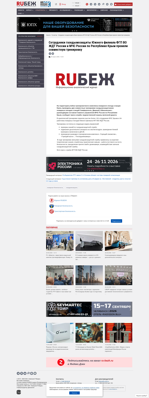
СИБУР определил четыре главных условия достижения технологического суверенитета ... (118, 291)
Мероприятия (92, 10)
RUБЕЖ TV (54, 10)
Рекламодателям (116, 10)
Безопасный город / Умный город (29, 62)
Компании (104, 10)
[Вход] (62, 4)
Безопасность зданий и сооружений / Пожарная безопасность (30, 41)
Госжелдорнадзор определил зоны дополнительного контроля (115, 256)
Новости (21, 10)
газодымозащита (71, 187)
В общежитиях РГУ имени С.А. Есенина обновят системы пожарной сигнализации (91, 175)
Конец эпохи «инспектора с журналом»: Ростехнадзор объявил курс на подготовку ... (89, 291)
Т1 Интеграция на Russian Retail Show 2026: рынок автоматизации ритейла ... (89, 348)
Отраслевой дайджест (124, 4)
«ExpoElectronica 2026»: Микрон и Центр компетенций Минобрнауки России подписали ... (117, 349)
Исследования (65, 10)
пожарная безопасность (55, 187)
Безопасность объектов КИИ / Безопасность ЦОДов (28, 77)
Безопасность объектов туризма (29, 82)
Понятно (74, 393)
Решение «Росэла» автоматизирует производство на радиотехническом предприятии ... (57, 349)
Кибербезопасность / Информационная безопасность (29, 57)
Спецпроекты (40, 10)
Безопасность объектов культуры (29, 86)
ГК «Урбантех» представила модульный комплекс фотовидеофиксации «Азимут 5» (59, 256)
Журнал (29, 10)
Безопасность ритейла (25, 72)
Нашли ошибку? (141, 396)
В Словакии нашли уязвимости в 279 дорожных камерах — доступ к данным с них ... (88, 257)
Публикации (78, 10)
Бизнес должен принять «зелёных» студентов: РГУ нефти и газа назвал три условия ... (58, 291)
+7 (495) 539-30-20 (65, 381)
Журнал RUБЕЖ (60, 200)
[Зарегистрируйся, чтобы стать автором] (56, 4)
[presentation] (18, 24)
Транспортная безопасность (27, 52)
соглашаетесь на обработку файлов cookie (86, 388)
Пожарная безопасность (63, 206)
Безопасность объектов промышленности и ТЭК (26, 47)
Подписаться (116, 221)
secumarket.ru (113, 389)
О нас (20, 13)
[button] (72, 31)
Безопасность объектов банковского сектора (30, 67)
